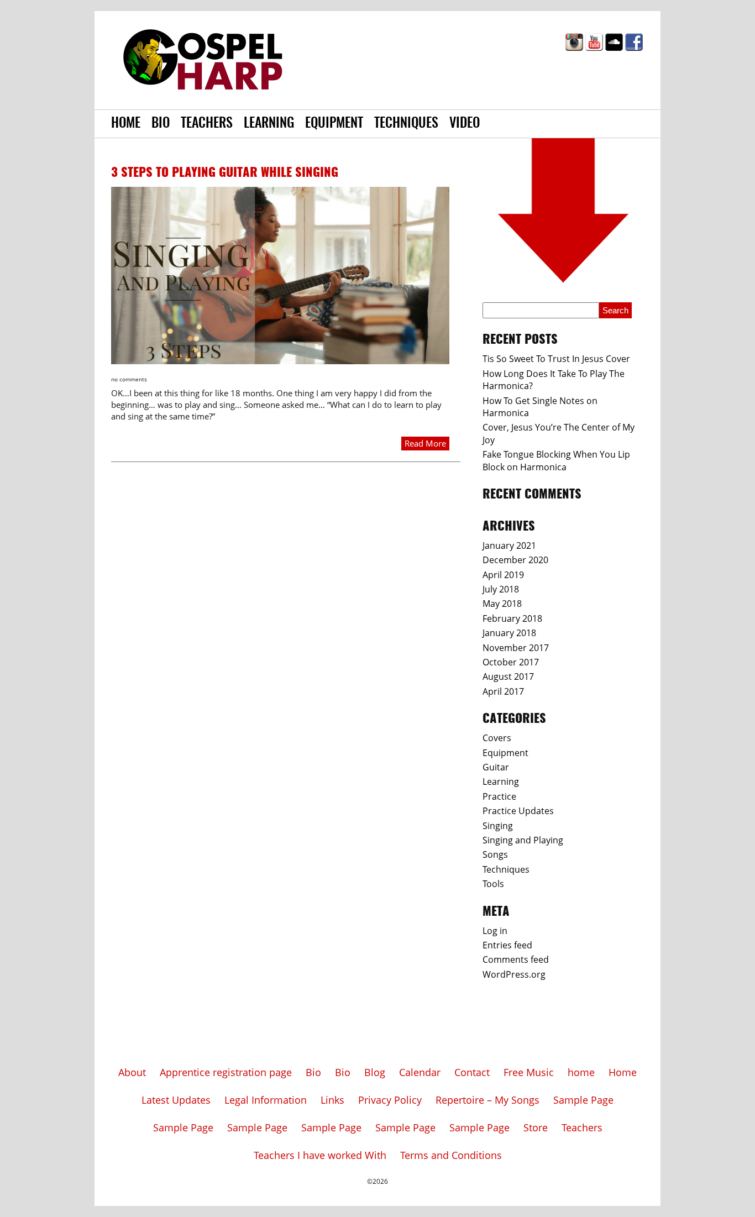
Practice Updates (518, 811)
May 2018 (502, 603)
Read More (425, 443)
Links (332, 1099)
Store (535, 1127)
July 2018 (501, 589)
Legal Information (265, 1099)
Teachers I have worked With (320, 1155)
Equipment (334, 123)
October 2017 (511, 662)
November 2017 (516, 648)
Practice (499, 796)
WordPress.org (514, 974)
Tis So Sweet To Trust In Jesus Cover (556, 359)
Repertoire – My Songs (487, 1099)
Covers (497, 738)
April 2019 (503, 575)
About (132, 1072)
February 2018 (512, 618)
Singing (498, 826)
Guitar (496, 767)
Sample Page (583, 1099)
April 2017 (503, 691)
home (581, 1072)
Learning (269, 123)
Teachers (207, 123)
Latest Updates (176, 1099)
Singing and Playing (523, 840)
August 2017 (508, 676)
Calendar (420, 1072)
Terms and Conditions (451, 1155)
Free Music (529, 1072)
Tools (493, 884)
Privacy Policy (390, 1099)
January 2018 (509, 633)
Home (125, 123)
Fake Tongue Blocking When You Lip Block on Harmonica (556, 460)
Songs (495, 854)
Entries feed (507, 945)
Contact (472, 1072)
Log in (495, 931)
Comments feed (516, 959)
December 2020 (515, 560)
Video (464, 123)
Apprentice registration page (226, 1072)
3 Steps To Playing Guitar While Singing (224, 173)
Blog (374, 1072)
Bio (160, 123)
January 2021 (509, 545)
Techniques (406, 123)
